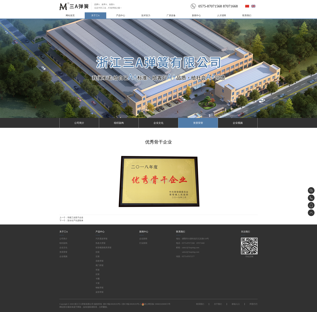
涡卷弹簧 (100, 261)
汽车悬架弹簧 (101, 239)
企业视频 (238, 123)
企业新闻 (143, 239)
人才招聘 (221, 15)
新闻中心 (196, 15)
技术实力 (145, 15)
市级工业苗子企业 (75, 217)
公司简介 (79, 123)
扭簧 (98, 252)
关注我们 (245, 231)
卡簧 (98, 283)
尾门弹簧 (100, 265)
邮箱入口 (236, 304)
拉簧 (98, 274)
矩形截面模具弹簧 (103, 247)
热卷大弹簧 (101, 243)
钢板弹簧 (100, 288)
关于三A (95, 15)
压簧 (98, 256)
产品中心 (120, 15)
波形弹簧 (100, 292)
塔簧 (98, 270)
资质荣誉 (198, 123)
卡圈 (98, 279)
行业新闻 (143, 243)
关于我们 (218, 304)
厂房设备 (171, 15)
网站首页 (70, 15)
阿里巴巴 (254, 304)
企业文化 (158, 123)
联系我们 (246, 15)
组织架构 (119, 123)
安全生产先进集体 (75, 220)
